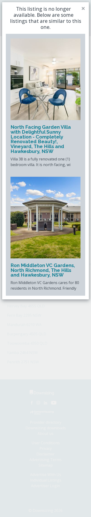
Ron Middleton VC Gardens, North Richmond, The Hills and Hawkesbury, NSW (42, 270)
